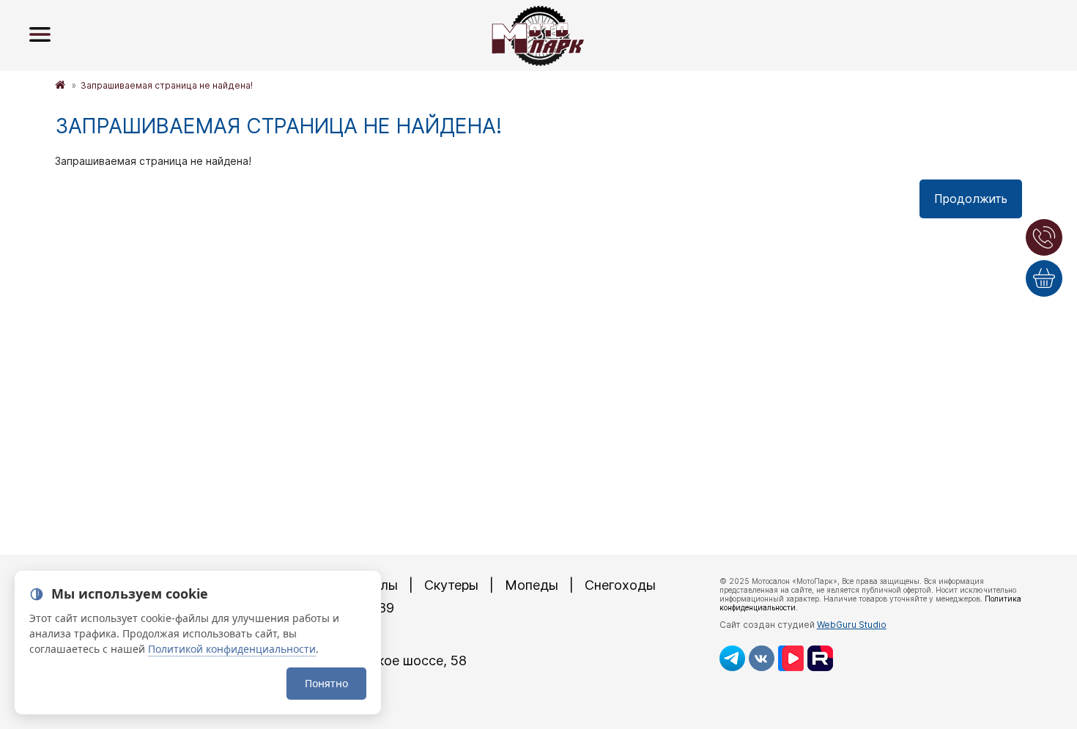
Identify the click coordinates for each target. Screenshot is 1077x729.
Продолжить (970, 198)
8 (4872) (302, 634)
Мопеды (531, 585)
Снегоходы (620, 585)
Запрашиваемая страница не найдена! (167, 85)
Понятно (326, 683)
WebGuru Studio (852, 624)
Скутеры (451, 585)
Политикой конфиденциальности (232, 649)
